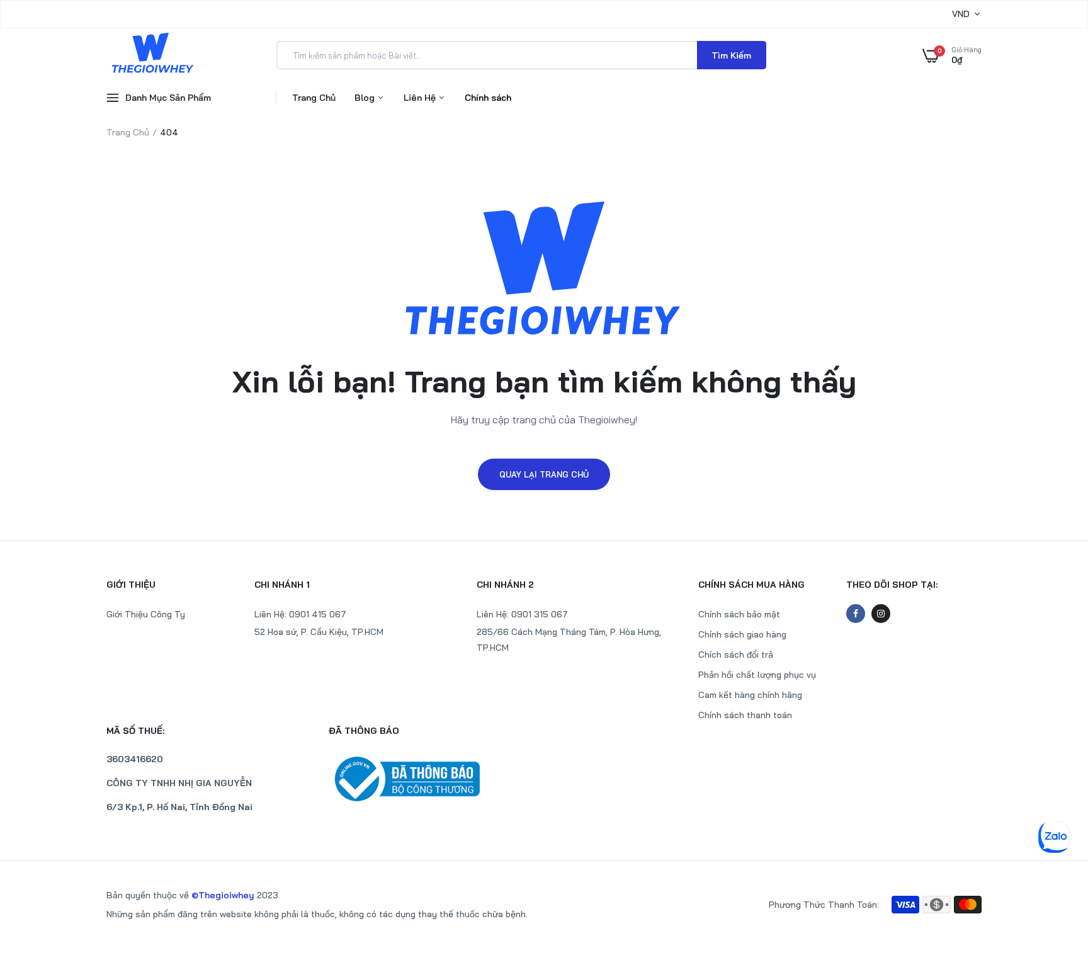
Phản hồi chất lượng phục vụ (757, 674)
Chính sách (488, 97)
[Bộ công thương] (433, 778)
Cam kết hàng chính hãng (750, 695)
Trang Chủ (314, 97)
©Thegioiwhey (222, 895)
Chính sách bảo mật (739, 614)
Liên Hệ (421, 97)
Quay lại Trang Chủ (544, 474)
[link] (1053, 863)
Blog (365, 97)
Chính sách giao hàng (742, 634)
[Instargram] (880, 613)
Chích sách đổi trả (735, 654)
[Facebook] (855, 613)
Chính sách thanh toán (745, 715)
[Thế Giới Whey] (152, 55)
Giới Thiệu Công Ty (145, 614)
